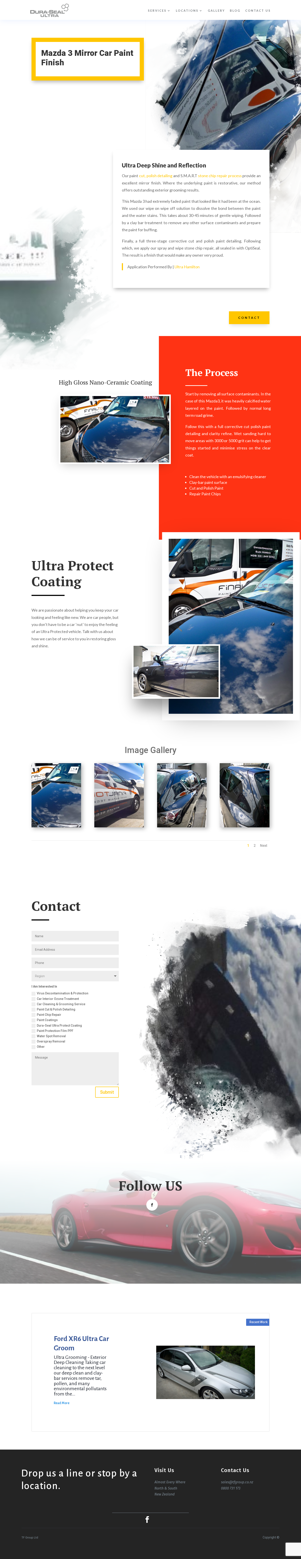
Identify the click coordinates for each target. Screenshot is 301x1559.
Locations (187, 10)
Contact (249, 317)
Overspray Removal (51, 1041)
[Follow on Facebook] (152, 1205)
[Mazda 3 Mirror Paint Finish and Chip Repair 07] (56, 827)
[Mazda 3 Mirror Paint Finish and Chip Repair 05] (182, 827)
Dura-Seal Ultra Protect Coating (59, 1025)
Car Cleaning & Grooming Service (61, 1004)
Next (263, 845)
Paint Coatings (47, 1020)
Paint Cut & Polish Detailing (56, 1009)
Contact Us (258, 10)
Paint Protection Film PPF (55, 1031)
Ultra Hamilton (187, 266)
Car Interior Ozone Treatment (58, 999)
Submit (107, 1092)
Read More (61, 1403)
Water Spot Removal (51, 1036)
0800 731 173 (230, 1488)
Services (157, 10)
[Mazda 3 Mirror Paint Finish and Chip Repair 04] (244, 827)
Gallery (216, 10)
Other (41, 1046)
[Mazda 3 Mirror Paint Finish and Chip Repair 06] (119, 827)
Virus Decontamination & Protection (62, 993)
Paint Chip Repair (49, 1014)
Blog (235, 10)
